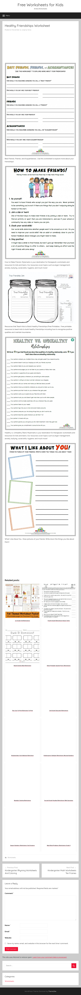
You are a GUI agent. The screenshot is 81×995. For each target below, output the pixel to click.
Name (8, 925)
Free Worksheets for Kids (40, 4)
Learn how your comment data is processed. (49, 957)
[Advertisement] (40, 46)
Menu (8, 15)
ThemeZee (52, 991)
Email (7, 931)
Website (8, 938)
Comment (9, 893)
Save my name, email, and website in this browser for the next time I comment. (37, 943)
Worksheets (12, 857)
